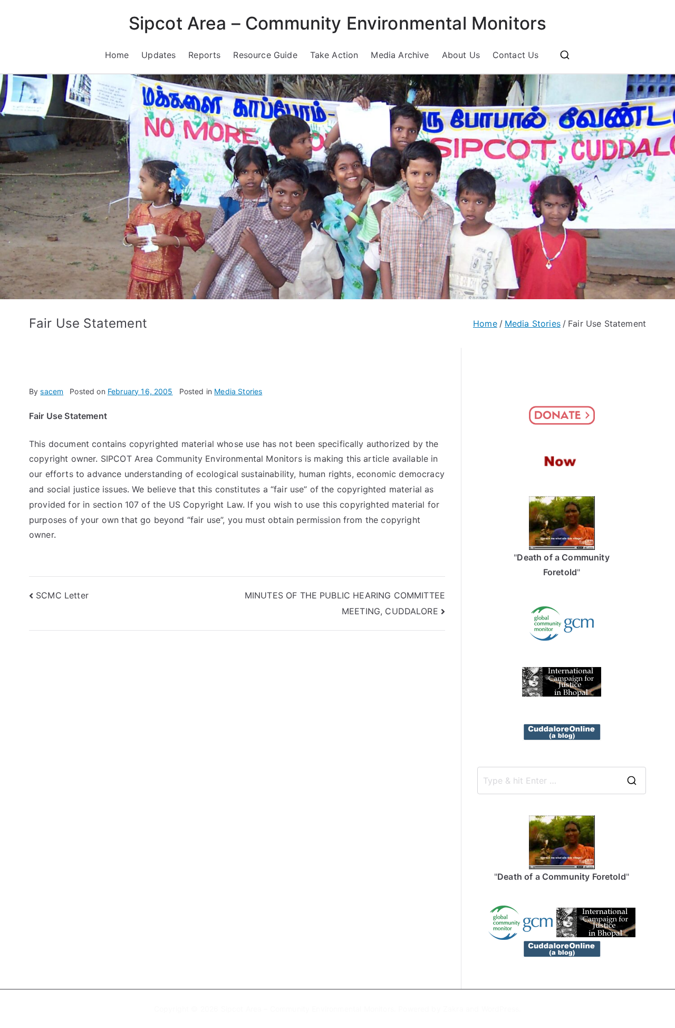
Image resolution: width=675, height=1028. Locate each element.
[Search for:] (561, 780)
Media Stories (238, 391)
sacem (51, 391)
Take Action (334, 55)
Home (117, 55)
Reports (204, 55)
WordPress (500, 1008)
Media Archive (400, 55)
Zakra (453, 1008)
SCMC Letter (62, 595)
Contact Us (516, 55)
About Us (461, 55)
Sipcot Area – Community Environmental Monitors (337, 23)
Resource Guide (265, 55)
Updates (158, 55)
